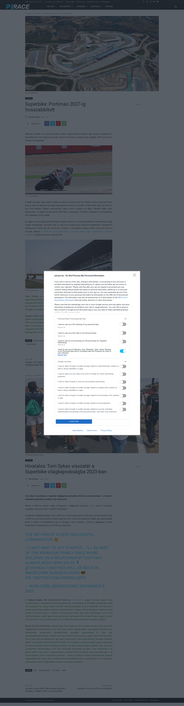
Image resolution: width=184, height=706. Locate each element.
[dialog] (92, 353)
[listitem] (92, 318)
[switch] (123, 324)
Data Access (92, 430)
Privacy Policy (106, 430)
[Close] (135, 275)
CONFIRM (74, 421)
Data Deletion (77, 430)
